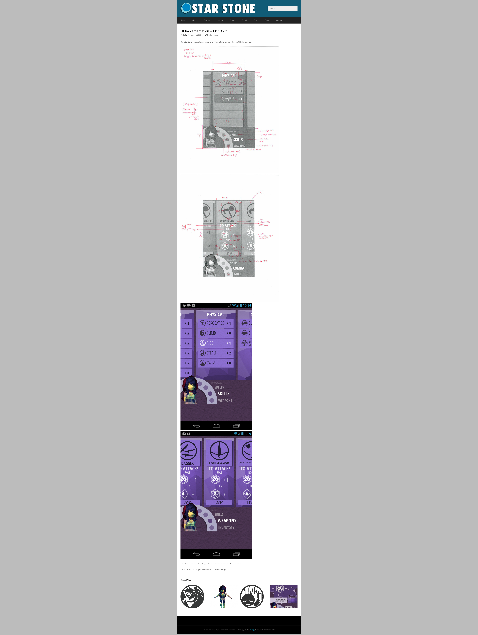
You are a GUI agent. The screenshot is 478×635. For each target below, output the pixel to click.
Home (182, 20)
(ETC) (252, 630)
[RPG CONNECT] (239, 8)
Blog (255, 20)
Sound (244, 20)
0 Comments (213, 35)
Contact (279, 20)
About (194, 20)
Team (267, 20)
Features (207, 20)
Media (232, 20)
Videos (220, 20)
